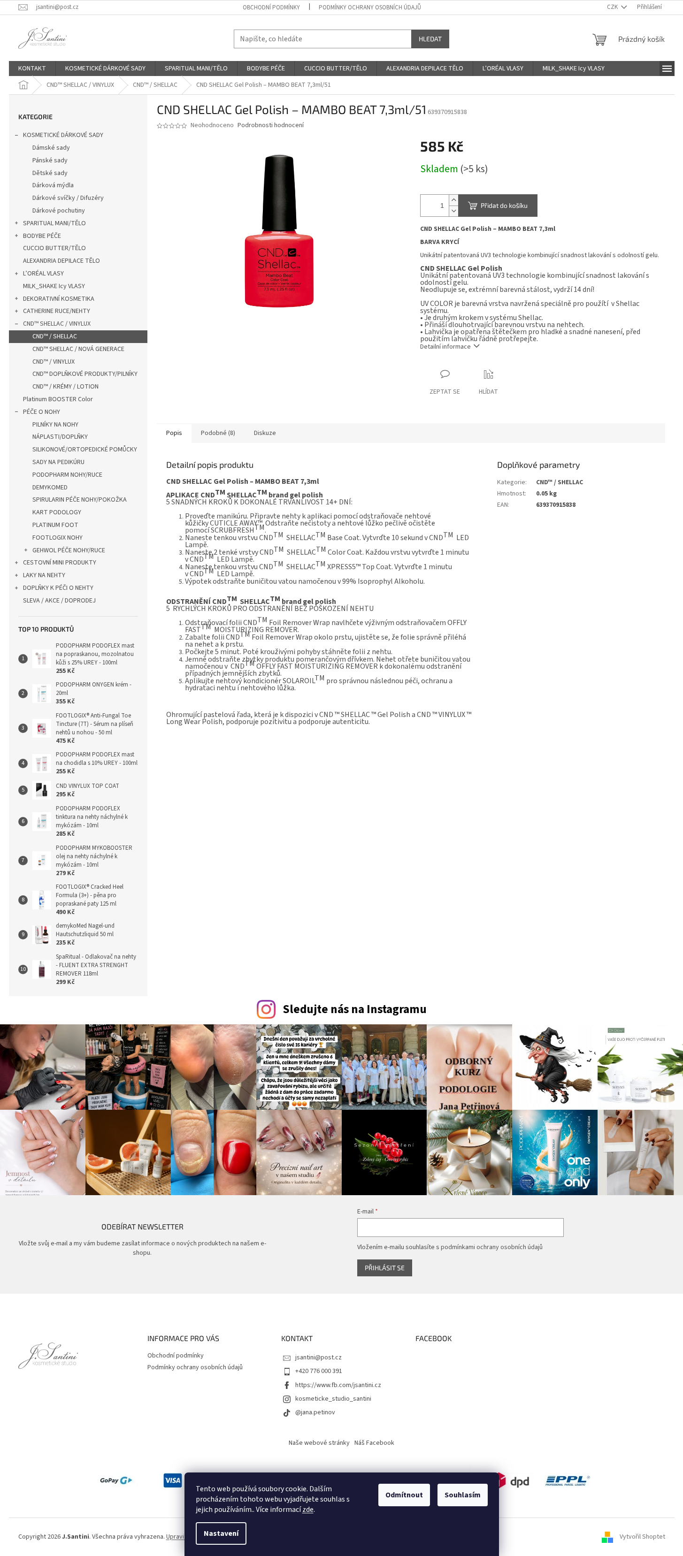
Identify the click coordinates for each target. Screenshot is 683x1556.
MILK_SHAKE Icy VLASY (54, 286)
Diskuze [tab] (265, 433)
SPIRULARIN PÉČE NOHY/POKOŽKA (79, 499)
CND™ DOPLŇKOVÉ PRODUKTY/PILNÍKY (85, 374)
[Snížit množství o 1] (453, 211)
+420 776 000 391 (318, 1371)
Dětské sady (50, 173)
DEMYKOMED (50, 487)
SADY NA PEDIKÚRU (58, 462)
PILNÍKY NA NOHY (55, 424)
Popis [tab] (174, 433)
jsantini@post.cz (318, 1357)
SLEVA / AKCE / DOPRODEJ (59, 600)
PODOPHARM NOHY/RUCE (67, 475)
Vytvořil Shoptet (642, 1536)
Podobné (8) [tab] (218, 433)
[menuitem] (32, 68)
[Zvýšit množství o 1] (453, 200)
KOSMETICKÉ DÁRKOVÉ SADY (63, 135)
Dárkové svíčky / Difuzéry (68, 198)
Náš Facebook (374, 1443)
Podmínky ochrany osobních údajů (370, 7)
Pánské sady (50, 160)
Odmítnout (404, 1495)
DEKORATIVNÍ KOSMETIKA (58, 299)
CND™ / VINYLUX (53, 361)
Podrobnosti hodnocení (271, 125)
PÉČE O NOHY (41, 412)
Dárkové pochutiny (58, 210)
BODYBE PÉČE (42, 236)
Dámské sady (51, 148)
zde (308, 1509)
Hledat (430, 39)
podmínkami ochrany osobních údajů (492, 1247)
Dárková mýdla (53, 185)
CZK (613, 7)
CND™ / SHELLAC (54, 336)
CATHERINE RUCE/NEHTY (56, 311)
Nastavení (221, 1533)
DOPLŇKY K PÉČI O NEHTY (58, 588)
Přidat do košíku (504, 205)
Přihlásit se (385, 1268)
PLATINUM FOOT (55, 525)
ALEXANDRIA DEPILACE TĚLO (61, 261)
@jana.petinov (315, 1412)
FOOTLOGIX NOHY (57, 537)
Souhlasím (463, 1495)
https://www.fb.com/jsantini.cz (338, 1385)
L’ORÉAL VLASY (43, 273)
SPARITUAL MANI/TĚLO (54, 223)
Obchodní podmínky (271, 7)
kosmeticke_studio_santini (333, 1398)
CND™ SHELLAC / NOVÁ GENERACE (78, 349)
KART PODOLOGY (56, 512)
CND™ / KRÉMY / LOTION (65, 386)
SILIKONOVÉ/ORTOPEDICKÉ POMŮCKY (84, 449)
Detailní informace (445, 346)
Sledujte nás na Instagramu (355, 1009)
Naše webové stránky (319, 1443)
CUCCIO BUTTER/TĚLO (54, 248)
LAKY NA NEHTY (44, 575)
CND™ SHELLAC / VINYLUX (57, 323)
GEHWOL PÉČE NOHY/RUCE (68, 550)
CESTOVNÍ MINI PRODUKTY (59, 562)
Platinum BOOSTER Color (58, 399)
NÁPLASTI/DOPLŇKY (60, 437)
